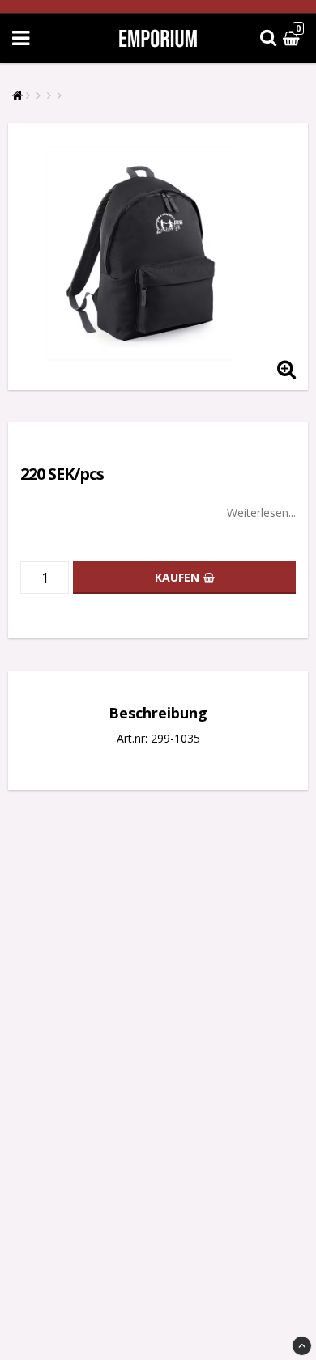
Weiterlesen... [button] (261, 512)
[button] (293, 38)
